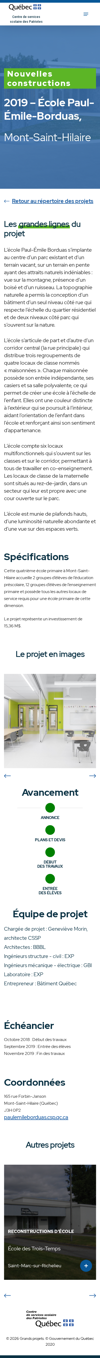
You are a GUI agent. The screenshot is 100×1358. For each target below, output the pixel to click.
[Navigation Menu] (86, 14)
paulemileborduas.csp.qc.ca (36, 1117)
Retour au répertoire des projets (52, 201)
